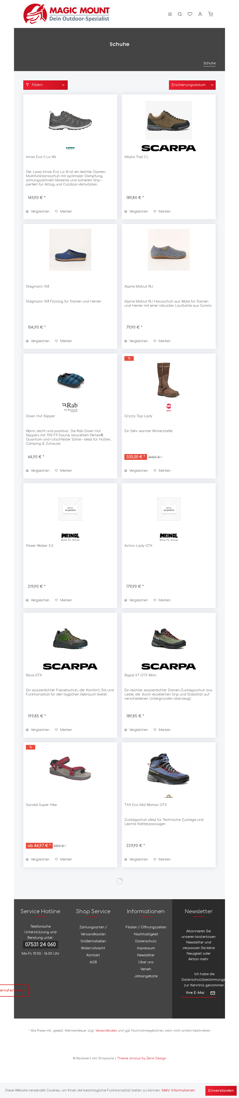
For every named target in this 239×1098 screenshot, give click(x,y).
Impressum (146, 948)
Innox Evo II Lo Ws (41, 157)
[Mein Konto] (200, 14)
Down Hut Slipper (40, 416)
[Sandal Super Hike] (70, 768)
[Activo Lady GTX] (168, 509)
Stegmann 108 (37, 286)
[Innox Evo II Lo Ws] (70, 120)
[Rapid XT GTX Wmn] (168, 639)
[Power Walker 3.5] (70, 509)
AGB (93, 962)
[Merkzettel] (190, 14)
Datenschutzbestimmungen (204, 979)
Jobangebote (146, 976)
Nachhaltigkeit (146, 934)
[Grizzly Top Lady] (168, 379)
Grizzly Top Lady (138, 416)
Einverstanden (221, 1090)
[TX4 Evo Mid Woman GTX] (168, 768)
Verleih (146, 969)
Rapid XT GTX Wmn (140, 675)
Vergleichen (39, 211)
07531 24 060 (40, 944)
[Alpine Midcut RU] (168, 250)
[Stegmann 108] (70, 250)
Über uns (146, 962)
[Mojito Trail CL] (168, 120)
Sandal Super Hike (41, 805)
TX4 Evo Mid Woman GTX (145, 805)
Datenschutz (146, 941)
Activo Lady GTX (138, 545)
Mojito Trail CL (136, 157)
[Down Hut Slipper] (70, 379)
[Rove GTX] (70, 639)
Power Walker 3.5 (39, 545)
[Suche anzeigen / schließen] (179, 14)
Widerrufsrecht (93, 948)
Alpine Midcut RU (138, 286)
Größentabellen (93, 941)
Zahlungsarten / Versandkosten (93, 931)
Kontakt (93, 955)
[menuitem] (170, 14)
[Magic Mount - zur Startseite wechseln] (66, 13)
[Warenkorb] (210, 14)
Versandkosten (106, 1030)
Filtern (36, 85)
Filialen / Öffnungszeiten (146, 927)
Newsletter (146, 955)
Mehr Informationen (178, 1090)
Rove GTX (34, 675)
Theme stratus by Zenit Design (141, 1058)
